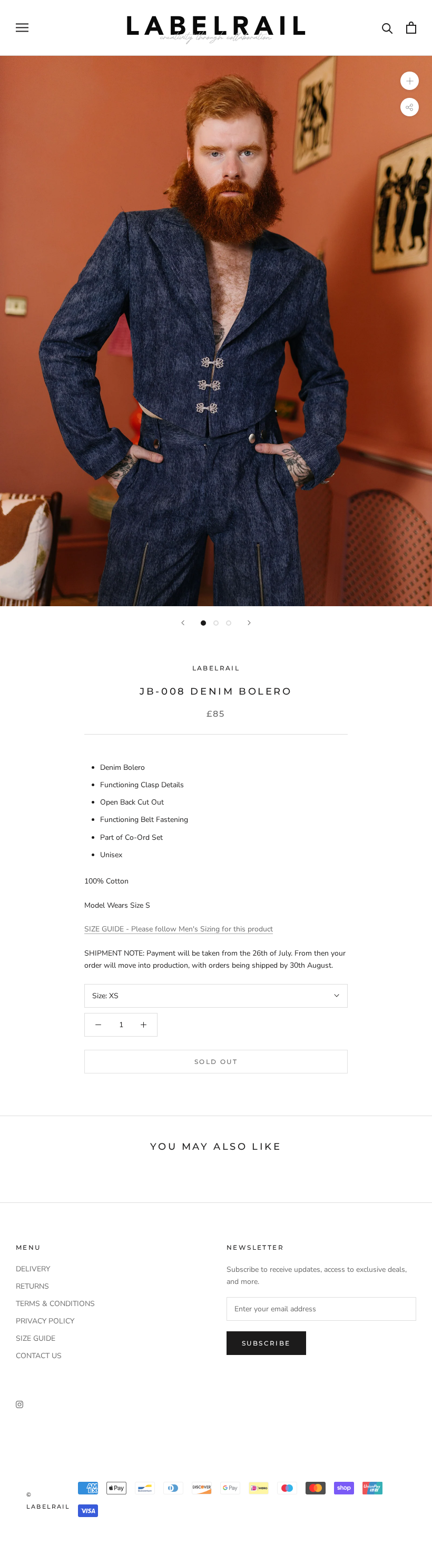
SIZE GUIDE (35, 1338)
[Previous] (182, 622)
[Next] (249, 622)
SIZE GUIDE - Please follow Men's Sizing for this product (178, 929)
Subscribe (266, 1343)
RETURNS (32, 1286)
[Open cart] (411, 28)
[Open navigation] (22, 27)
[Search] (387, 27)
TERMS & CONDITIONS (55, 1304)
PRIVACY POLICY (45, 1321)
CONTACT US (39, 1356)
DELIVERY (33, 1269)
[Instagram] (19, 1404)
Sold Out (216, 1062)
